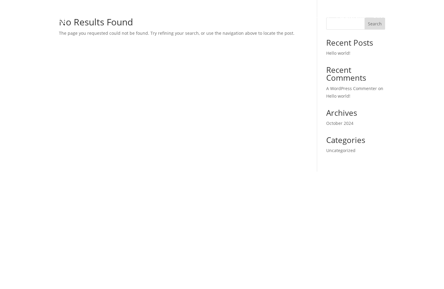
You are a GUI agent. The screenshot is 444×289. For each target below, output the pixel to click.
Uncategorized (341, 150)
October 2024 (339, 123)
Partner (320, 16)
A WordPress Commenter (351, 88)
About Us (229, 16)
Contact (412, 16)
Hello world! (338, 53)
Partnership (351, 16)
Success (384, 16)
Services (258, 16)
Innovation (290, 16)
